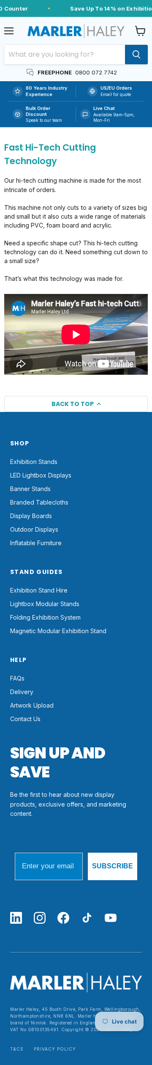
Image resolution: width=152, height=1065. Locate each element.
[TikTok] (87, 918)
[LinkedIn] (16, 918)
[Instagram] (40, 918)
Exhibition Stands (33, 461)
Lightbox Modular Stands (44, 603)
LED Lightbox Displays (40, 475)
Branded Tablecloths (39, 502)
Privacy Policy (55, 1049)
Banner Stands (30, 488)
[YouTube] (111, 918)
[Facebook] (63, 918)
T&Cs (17, 1049)
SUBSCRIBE (112, 866)
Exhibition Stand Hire (39, 590)
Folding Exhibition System (45, 617)
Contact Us (25, 718)
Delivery (21, 691)
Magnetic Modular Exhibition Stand (58, 630)
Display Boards (31, 515)
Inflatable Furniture (36, 542)
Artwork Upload (32, 705)
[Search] (136, 54)
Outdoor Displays (34, 529)
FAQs (17, 678)
